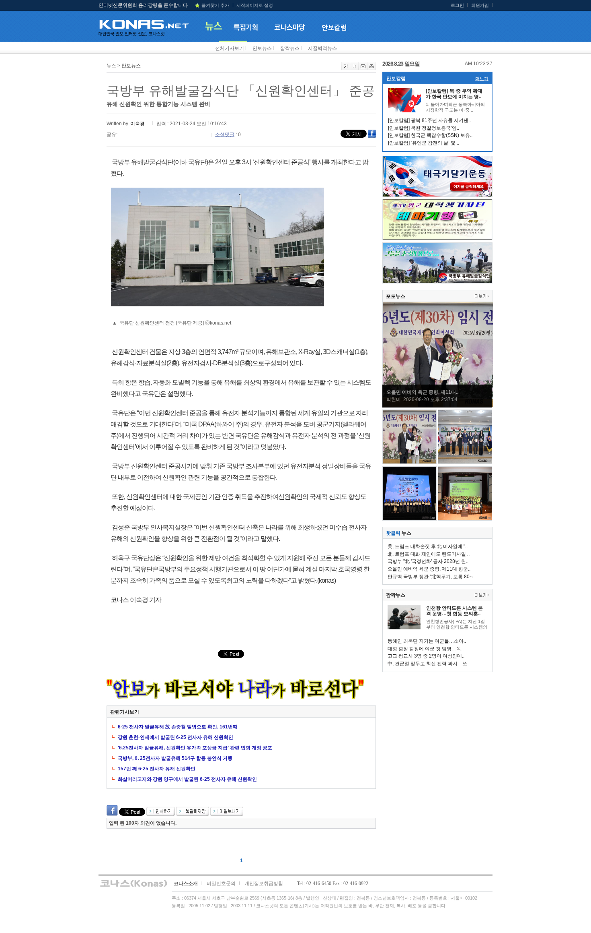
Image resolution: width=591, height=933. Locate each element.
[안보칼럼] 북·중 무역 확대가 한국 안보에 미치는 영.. (454, 93)
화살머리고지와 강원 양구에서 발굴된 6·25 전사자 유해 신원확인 (187, 779)
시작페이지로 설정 (254, 5)
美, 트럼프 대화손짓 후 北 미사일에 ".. (428, 546)
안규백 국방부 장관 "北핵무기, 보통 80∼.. (432, 576)
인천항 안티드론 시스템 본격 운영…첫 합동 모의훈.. (454, 610)
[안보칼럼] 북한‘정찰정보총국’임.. (423, 128)
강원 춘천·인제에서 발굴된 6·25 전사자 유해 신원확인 (175, 737)
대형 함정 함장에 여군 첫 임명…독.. (426, 649)
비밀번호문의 (221, 883)
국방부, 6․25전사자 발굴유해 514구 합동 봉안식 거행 (175, 758)
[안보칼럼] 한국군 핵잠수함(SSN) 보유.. (430, 135)
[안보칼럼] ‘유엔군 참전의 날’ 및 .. (423, 143)
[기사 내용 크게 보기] (345, 68)
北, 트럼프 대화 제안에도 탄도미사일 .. (429, 554)
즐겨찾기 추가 (215, 5)
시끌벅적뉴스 (322, 48)
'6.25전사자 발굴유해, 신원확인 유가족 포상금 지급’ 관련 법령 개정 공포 (195, 748)
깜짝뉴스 (290, 48)
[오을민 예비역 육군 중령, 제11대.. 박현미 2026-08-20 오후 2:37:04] (437, 405)
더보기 (481, 78)
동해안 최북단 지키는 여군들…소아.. (427, 641)
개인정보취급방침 (263, 883)
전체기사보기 (229, 48)
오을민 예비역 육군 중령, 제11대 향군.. (429, 569)
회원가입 (480, 5)
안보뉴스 (262, 48)
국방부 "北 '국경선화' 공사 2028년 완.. (428, 561)
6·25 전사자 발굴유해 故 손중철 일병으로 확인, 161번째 (178, 727)
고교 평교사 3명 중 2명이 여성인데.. (426, 656)
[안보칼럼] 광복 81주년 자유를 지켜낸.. (429, 120)
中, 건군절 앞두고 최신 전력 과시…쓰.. (429, 663)
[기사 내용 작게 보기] (354, 68)
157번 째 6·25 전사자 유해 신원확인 (156, 769)
